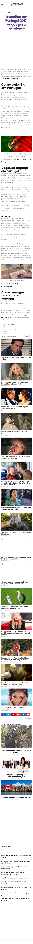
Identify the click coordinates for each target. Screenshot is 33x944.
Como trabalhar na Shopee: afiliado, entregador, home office (13, 873)
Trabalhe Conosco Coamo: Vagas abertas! (15, 878)
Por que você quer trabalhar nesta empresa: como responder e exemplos (16, 851)
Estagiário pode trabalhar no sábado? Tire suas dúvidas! (15, 862)
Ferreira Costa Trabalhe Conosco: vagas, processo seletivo (15, 894)
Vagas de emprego (6, 12)
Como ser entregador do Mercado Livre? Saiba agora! (14, 867)
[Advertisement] (16, 50)
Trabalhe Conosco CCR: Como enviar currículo (13, 882)
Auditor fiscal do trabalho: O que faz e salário (16, 751)
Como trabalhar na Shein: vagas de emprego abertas (16, 856)
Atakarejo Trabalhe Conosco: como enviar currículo (15, 899)
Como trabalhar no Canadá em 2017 (16, 797)
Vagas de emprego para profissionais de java (16, 776)
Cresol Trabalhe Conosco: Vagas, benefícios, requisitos (16, 888)
